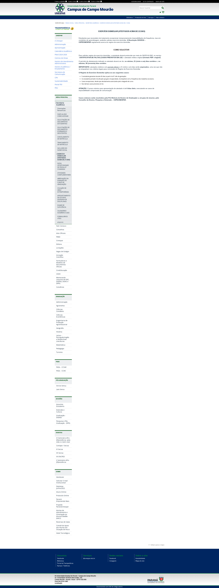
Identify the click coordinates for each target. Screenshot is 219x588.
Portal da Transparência (65, 563)
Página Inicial (69, 23)
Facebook (112, 558)
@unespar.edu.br (89, 558)
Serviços (151, 17)
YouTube (163, 12)
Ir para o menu (73, 1)
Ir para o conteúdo (60, 1)
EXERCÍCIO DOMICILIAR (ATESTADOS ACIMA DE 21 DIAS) (121, 31)
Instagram (112, 561)
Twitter (160, 12)
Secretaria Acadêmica (92, 23)
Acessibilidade (136, 1)
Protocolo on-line (140, 17)
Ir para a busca (84, 1)
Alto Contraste (148, 1)
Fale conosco (160, 17)
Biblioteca (129, 17)
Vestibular (60, 558)
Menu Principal (79, 23)
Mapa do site (140, 561)
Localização (58, 583)
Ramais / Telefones (63, 566)
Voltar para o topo (157, 545)
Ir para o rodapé (96, 1)
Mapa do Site (160, 1)
